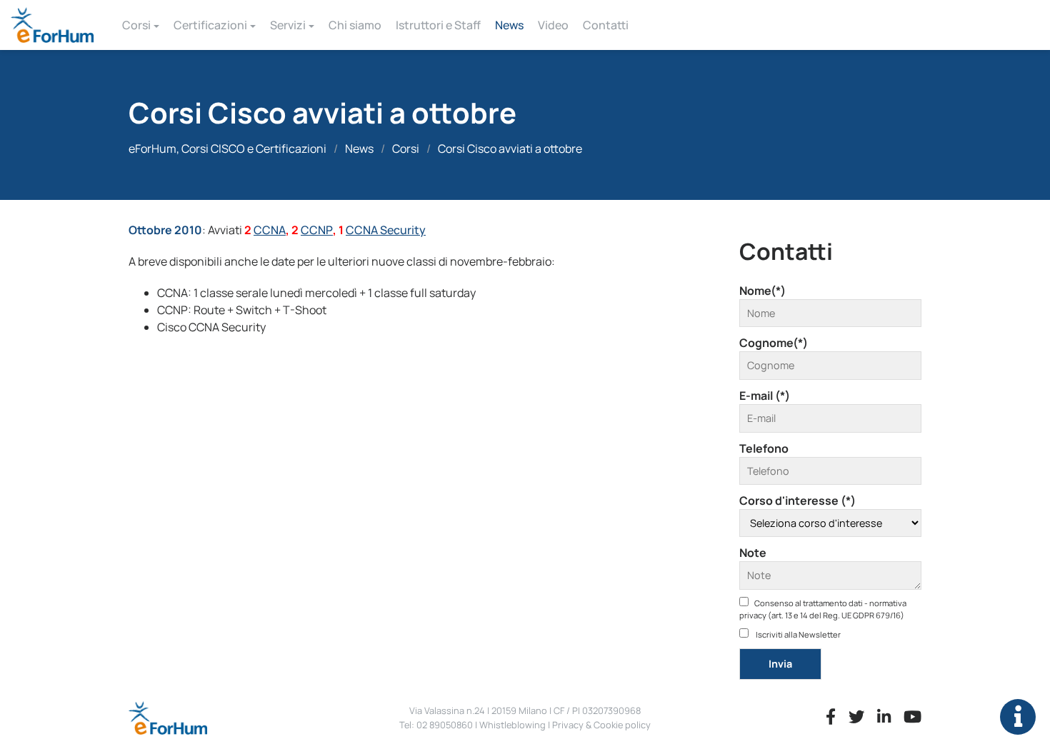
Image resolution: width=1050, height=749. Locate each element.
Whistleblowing (512, 724)
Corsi (136, 25)
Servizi (288, 25)
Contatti (606, 25)
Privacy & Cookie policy (601, 724)
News (509, 25)
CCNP (317, 230)
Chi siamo (355, 25)
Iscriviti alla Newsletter (797, 634)
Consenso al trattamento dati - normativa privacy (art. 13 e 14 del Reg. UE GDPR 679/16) (822, 609)
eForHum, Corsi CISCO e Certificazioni (227, 148)
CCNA (270, 230)
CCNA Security (386, 230)
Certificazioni (210, 25)
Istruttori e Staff (438, 25)
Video (553, 25)
